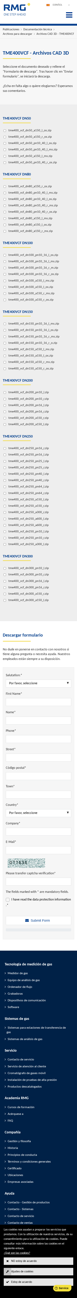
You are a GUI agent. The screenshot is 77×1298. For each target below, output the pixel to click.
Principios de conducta (22, 1155)
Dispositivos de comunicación (27, 1000)
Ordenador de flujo (20, 987)
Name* (11, 712)
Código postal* (16, 768)
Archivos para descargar (17, 34)
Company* (13, 823)
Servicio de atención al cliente (27, 1066)
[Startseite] (17, 15)
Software (13, 1007)
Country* (12, 805)
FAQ (10, 1120)
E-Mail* (11, 842)
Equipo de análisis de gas (24, 980)
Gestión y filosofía (19, 1141)
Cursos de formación (21, 1107)
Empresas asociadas (20, 1182)
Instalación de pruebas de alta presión (32, 1080)
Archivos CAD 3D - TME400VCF (55, 34)
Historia (13, 1148)
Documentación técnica (37, 29)
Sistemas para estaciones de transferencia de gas (36, 1030)
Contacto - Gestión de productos (29, 1202)
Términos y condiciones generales (29, 1161)
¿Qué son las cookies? (17, 1253)
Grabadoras (15, 993)
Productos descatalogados (25, 1086)
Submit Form (40, 920)
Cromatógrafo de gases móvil (27, 1073)
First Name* (14, 694)
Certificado (14, 1168)
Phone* (11, 731)
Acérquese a (15, 1114)
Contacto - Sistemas (20, 1209)
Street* (11, 749)
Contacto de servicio (21, 1059)
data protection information (52, 899)
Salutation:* (14, 675)
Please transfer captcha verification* (31, 873)
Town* (10, 786)
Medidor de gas (18, 973)
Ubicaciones (15, 1175)
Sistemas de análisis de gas (25, 1039)
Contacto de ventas (20, 1222)
